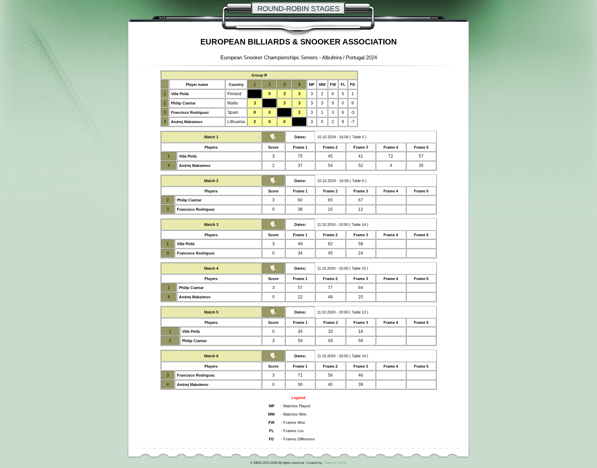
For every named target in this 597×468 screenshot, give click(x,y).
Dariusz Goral (336, 463)
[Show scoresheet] (273, 139)
